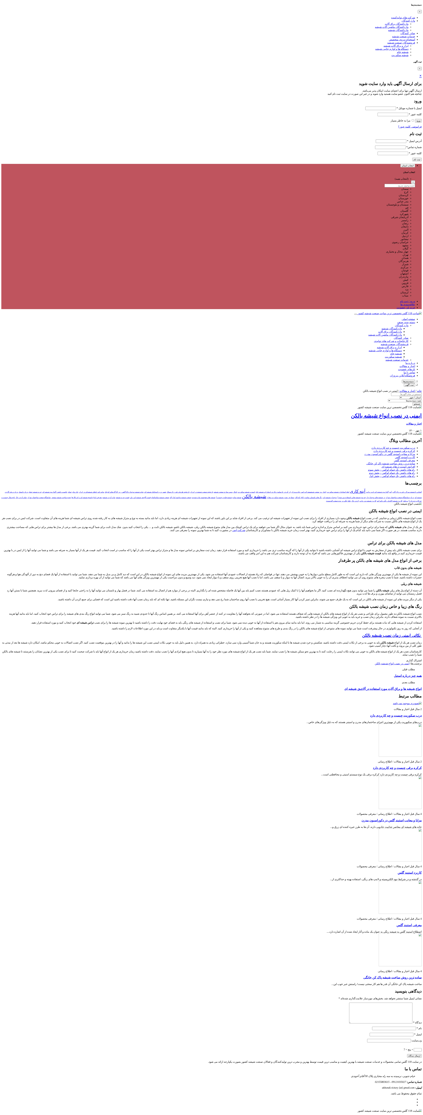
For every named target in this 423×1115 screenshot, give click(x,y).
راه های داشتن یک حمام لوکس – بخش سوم (391, 469)
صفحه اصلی (408, 319)
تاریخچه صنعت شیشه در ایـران (201, 492)
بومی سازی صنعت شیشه (223, 492)
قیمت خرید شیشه (122, 497)
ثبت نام (417, 159)
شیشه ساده (236, 497)
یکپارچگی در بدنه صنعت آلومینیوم (338, 501)
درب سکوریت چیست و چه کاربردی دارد (393, 447)
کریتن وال (355, 501)
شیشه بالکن (254, 496)
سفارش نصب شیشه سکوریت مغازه (280, 497)
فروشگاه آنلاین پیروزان (402, 375)
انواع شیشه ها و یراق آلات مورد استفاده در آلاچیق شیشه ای (383, 689)
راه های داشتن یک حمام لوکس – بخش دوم (392, 473)
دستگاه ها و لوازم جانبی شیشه (391, 49)
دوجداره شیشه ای (330, 497)
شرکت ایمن (238, 530)
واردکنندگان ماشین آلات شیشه (391, 27)
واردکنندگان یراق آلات (396, 23)
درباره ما (410, 363)
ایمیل (418, 1034)
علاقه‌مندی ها (407, 304)
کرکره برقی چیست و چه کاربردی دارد (394, 451)
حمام (70, 492)
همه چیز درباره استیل (408, 675)
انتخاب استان (408, 165)
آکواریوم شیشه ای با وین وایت (377, 492)
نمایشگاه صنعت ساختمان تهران (39, 497)
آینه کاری (357, 491)
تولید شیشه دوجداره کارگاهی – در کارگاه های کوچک (124, 492)
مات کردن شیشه (108, 497)
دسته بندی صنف (406, 322)
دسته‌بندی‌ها (408, 381)
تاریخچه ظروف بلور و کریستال (178, 492)
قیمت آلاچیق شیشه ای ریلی (140, 497)
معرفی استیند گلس (404, 460)
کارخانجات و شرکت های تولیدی (391, 341)
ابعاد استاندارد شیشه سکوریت (338, 492)
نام (419, 1028)
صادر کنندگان (407, 33)
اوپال (235, 492)
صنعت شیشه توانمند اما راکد (180, 497)
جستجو (417, 404)
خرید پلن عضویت (406, 307)
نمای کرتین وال (21, 497)
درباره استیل (23, 492)
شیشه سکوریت (399, 55)
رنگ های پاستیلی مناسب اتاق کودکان (308, 497)
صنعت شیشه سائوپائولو (160, 497)
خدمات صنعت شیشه (403, 36)
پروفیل (405, 501)
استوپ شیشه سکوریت (246, 492)
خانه (419, 390)
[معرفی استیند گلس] (400, 913)
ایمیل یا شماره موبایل (409, 108)
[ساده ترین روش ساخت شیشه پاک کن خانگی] (400, 965)
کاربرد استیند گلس (405, 457)
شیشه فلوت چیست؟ (224, 497)
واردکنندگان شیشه (398, 30)
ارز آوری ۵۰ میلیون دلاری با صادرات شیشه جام (273, 492)
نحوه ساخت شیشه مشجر (61, 497)
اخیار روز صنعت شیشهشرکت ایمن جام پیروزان (308, 492)
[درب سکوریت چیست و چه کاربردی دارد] (407, 703)
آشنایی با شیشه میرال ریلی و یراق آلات (407, 492)
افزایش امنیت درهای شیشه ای (398, 466)
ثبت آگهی (409, 385)
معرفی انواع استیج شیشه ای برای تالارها (87, 497)
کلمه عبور (415, 114)
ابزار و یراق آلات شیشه (396, 45)
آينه (390, 492)
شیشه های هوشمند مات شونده (203, 497)
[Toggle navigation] (355, 314)
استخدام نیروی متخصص (402, 39)
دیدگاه (417, 1022)
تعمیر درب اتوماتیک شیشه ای (155, 492)
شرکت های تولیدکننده (403, 17)
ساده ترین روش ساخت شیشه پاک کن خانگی (390, 463)
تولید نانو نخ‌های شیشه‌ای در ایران (91, 492)
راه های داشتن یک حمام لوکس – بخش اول (392, 476)
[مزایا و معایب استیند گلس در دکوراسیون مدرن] (400, 808)
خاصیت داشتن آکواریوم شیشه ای (54, 492)
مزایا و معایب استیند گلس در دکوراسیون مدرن (389, 454)
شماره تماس (414, 147)
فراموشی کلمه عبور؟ (410, 126)
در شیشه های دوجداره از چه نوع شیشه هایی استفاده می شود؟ (361, 497)
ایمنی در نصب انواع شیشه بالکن (386, 416)
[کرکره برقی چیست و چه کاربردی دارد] (400, 755)
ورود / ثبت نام (407, 301)
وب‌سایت (417, 1040)
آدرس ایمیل (414, 141)
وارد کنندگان (408, 20)
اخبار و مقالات (407, 366)
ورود (418, 120)
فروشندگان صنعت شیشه (401, 42)
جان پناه (75, 492)
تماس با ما (409, 372)
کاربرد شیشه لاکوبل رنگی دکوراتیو (389, 501)
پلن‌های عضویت (406, 369)
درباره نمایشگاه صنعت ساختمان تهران (400, 497)
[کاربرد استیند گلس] (400, 860)
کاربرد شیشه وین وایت (367, 501)
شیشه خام (402, 52)
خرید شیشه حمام (35, 492)
